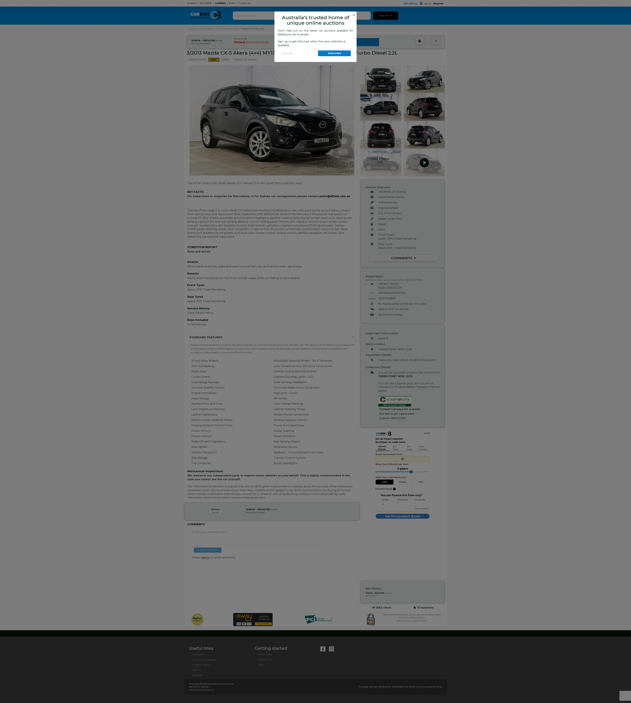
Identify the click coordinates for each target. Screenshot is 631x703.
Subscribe (334, 53)
